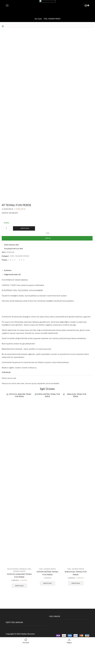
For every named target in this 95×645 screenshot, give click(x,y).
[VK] (13, 260)
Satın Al (48, 238)
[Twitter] (8, 260)
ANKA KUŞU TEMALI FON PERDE (76, 573)
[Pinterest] (15, 260)
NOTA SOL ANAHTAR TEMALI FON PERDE (19, 575)
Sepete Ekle (25, 228)
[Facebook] (11, 260)
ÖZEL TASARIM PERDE (52, 19)
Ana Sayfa (38, 19)
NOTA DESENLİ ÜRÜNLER (17, 569)
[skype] (23, 260)
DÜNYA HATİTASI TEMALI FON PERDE (47, 573)
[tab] (7, 270)
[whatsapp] (22, 260)
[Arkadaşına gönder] (17, 260)
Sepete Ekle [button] (19, 585)
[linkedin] (19, 260)
